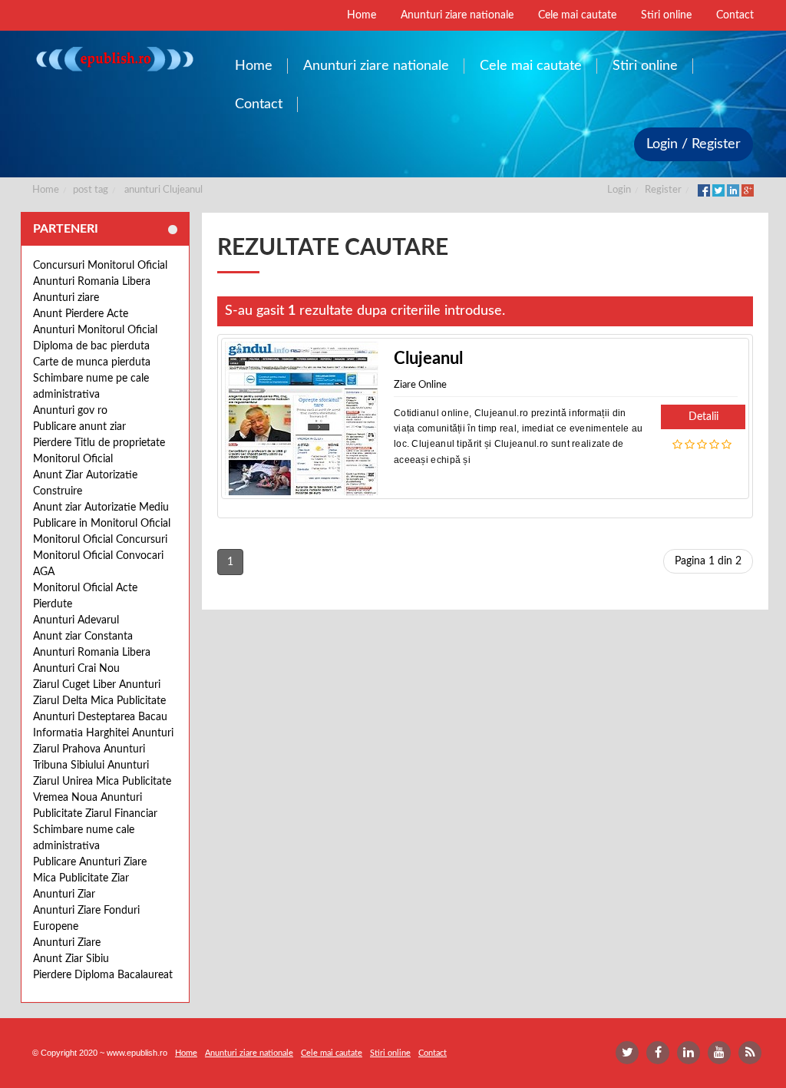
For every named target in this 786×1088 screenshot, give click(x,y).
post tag (90, 190)
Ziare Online (420, 385)
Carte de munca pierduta (91, 362)
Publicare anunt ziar (79, 427)
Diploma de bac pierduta (91, 346)
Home (45, 190)
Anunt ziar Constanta (83, 636)
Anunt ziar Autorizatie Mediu (101, 507)
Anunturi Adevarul (76, 620)
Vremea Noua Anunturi (87, 797)
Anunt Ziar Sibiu (71, 959)
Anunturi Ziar (64, 894)
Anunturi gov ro (70, 410)
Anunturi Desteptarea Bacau (100, 717)
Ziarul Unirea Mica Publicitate (102, 781)
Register (663, 190)
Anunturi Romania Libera (91, 281)
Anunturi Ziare (67, 943)
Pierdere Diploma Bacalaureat (103, 975)
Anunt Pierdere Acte (80, 314)
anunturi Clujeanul (163, 190)
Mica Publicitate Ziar (81, 878)
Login (619, 190)
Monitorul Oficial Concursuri (100, 539)
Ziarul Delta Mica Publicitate (99, 701)
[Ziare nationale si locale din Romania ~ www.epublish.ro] (114, 58)
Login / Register (693, 144)
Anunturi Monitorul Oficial (95, 330)
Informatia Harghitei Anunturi (103, 733)
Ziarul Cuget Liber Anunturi (96, 685)
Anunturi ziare (66, 298)
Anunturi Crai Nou (76, 668)
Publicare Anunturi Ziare (90, 862)
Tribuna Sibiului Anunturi (91, 765)
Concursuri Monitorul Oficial (100, 265)
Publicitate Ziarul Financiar (95, 814)
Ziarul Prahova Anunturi (89, 749)
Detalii (703, 417)
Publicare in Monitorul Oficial (101, 523)
